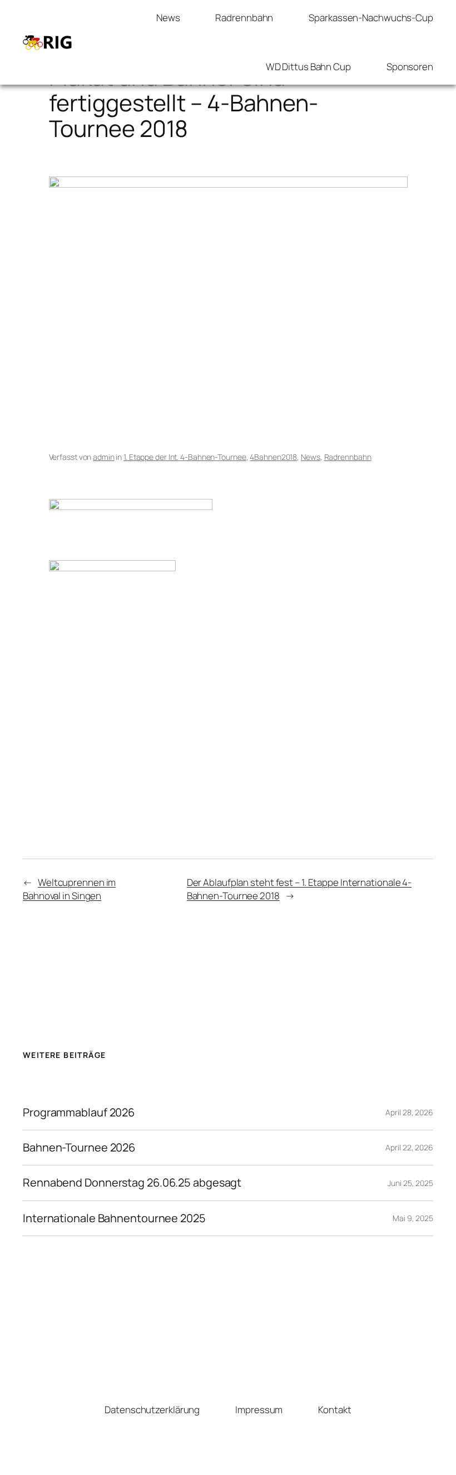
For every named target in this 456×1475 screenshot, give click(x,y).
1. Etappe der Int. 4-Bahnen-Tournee (184, 457)
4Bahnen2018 (273, 457)
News (310, 457)
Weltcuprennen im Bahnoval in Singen (69, 889)
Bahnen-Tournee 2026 (79, 1147)
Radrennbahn (347, 457)
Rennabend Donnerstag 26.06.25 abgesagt (132, 1183)
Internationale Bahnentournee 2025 (114, 1218)
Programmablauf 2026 (79, 1112)
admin (104, 457)
